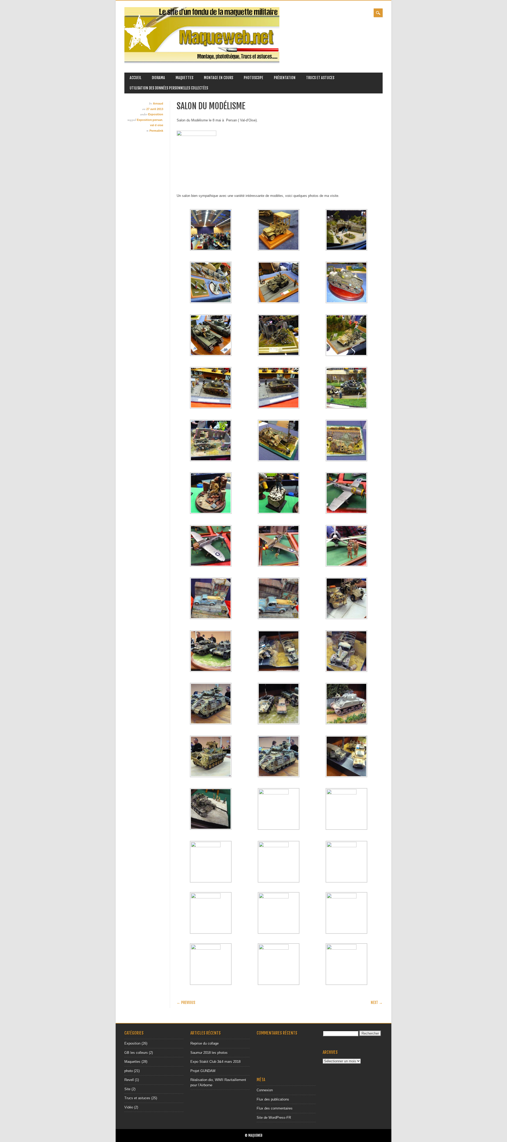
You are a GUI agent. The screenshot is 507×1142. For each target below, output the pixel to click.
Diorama (158, 77)
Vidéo (128, 1107)
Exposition (155, 114)
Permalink (156, 130)
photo (128, 1071)
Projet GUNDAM (202, 1071)
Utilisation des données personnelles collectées (169, 88)
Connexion (265, 1090)
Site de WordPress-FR (274, 1118)
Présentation (284, 77)
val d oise (156, 125)
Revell (129, 1080)
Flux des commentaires (275, 1108)
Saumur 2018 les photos (209, 1053)
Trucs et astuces (320, 77)
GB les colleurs (136, 1053)
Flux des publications (273, 1099)
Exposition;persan (149, 119)
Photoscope (253, 77)
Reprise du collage (204, 1043)
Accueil (135, 77)
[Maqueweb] (201, 63)
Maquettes (184, 77)
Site (127, 1089)
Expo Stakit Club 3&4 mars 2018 (215, 1062)
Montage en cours (218, 77)
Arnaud (158, 103)
